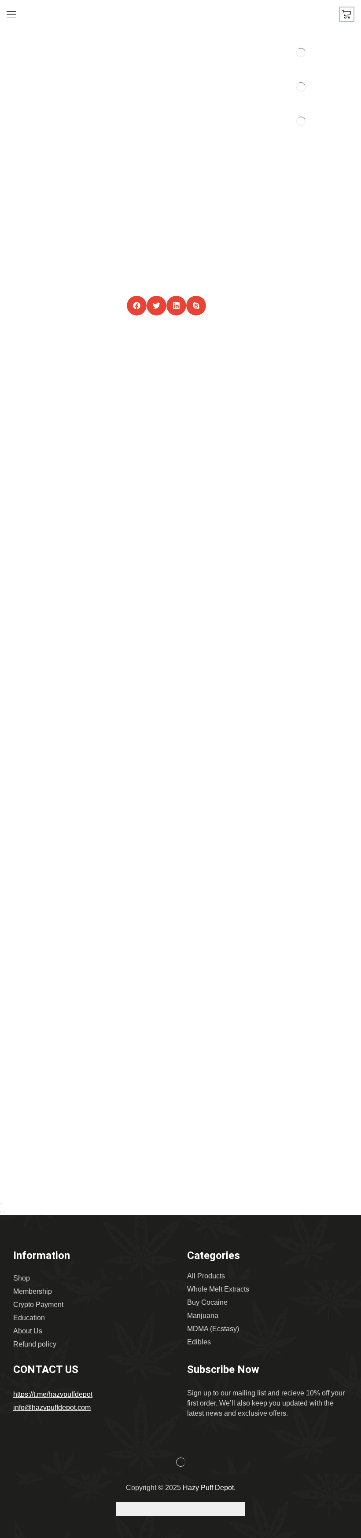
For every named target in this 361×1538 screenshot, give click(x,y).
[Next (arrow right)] (4, 1212)
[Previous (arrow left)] (1, 1212)
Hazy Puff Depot (208, 1487)
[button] (11, 14)
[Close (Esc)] (1, 1203)
